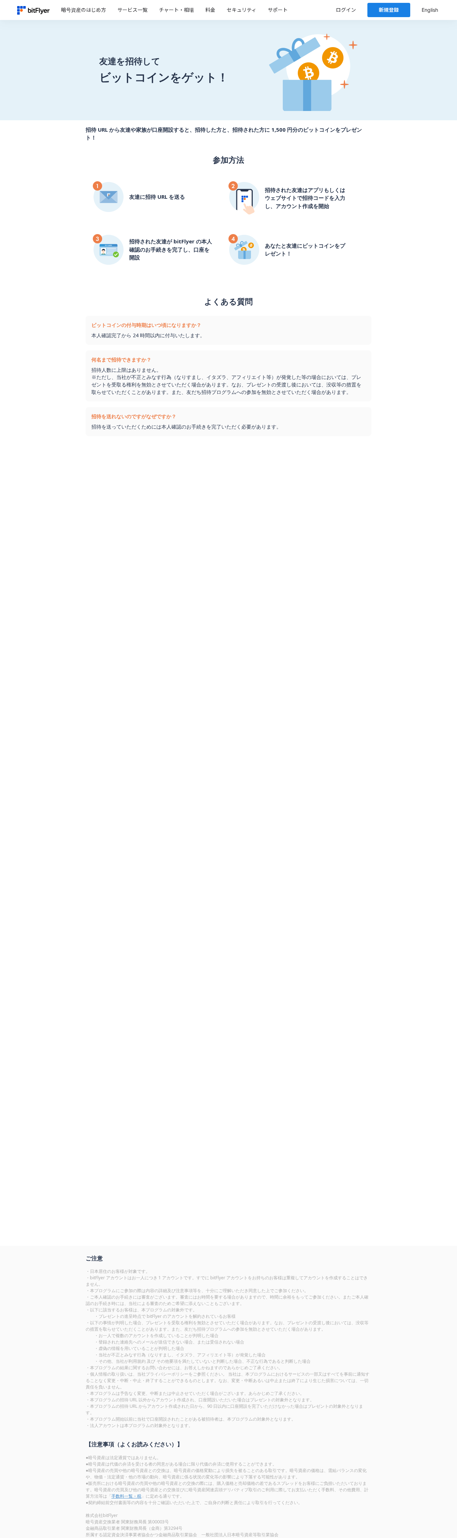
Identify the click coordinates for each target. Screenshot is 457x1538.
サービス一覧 (132, 10)
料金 (210, 10)
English (430, 10)
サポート (278, 10)
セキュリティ (241, 10)
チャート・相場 (176, 10)
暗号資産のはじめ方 (83, 10)
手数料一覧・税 (126, 1496)
